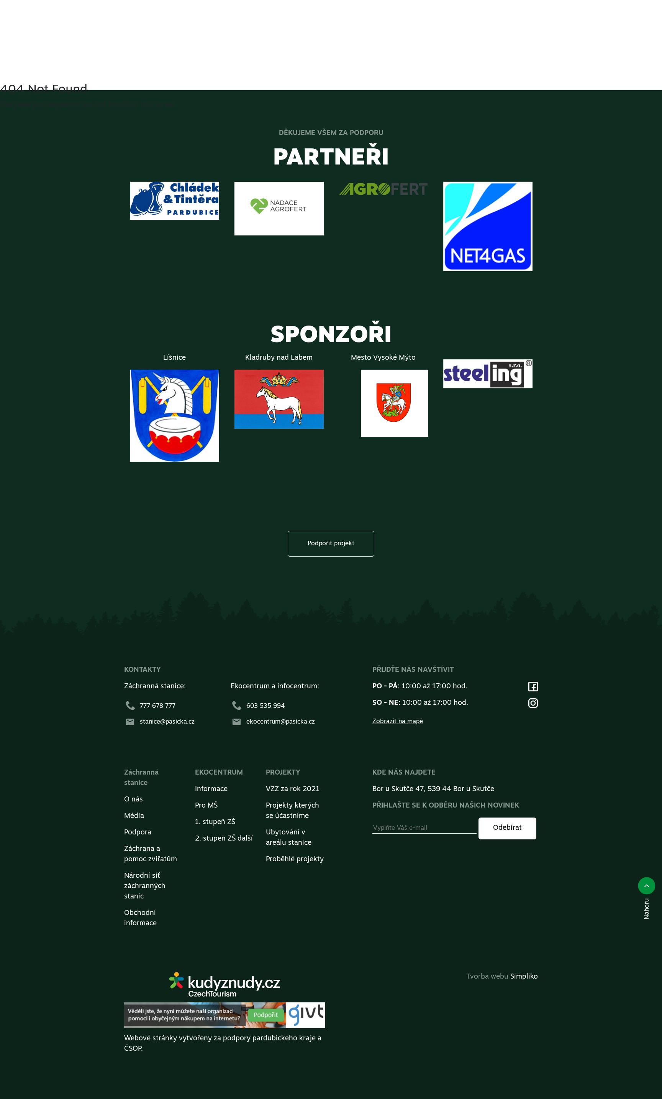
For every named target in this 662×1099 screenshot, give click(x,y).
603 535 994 (265, 706)
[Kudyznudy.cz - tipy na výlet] (224, 987)
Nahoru (647, 906)
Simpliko (524, 977)
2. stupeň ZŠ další (224, 839)
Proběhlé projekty (295, 859)
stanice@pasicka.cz (167, 722)
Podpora (137, 832)
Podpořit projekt (331, 544)
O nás (133, 799)
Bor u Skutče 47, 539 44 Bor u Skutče (433, 789)
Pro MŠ (206, 806)
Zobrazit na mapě (397, 722)
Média (134, 816)
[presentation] (334, 306)
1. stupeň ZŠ (215, 822)
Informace (211, 789)
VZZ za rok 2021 (293, 789)
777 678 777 (157, 706)
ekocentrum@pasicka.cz (280, 722)
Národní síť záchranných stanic (145, 886)
